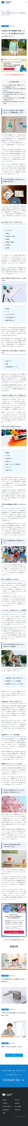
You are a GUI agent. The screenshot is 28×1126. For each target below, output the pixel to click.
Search (17, 1099)
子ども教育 (5, 26)
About (4, 1099)
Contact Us (11, 1079)
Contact (17, 1103)
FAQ (4, 1113)
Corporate (6, 1109)
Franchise (18, 1109)
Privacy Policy (7, 1106)
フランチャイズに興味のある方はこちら (14, 74)
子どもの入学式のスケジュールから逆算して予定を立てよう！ (13, 98)
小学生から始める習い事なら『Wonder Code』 (13, 102)
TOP (2, 11)
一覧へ (14, 1055)
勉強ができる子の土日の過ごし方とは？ (11, 1046)
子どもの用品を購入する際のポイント (12, 92)
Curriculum (18, 1106)
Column (8, 11)
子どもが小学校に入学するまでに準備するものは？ (13, 89)
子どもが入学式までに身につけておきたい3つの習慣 (13, 95)
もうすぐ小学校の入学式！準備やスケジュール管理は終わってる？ (13, 86)
